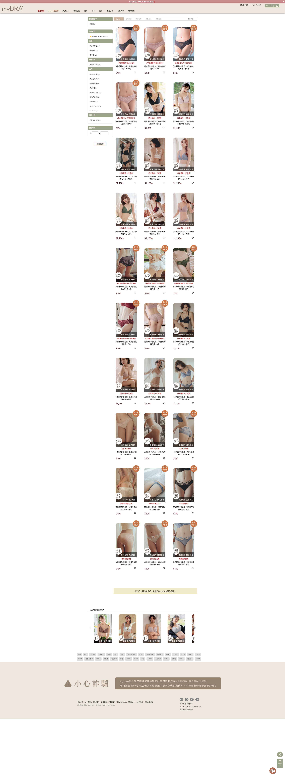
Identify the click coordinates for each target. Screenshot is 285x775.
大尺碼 (106, 659)
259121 (101, 654)
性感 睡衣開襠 (131, 654)
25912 (98, 659)
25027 (198, 659)
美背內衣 (94, 88)
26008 (150, 659)
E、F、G (94, 111)
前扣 (85, 654)
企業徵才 (131, 702)
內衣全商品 (94, 79)
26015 (136, 659)
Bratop (168, 654)
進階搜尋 (100, 144)
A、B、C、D (95, 106)
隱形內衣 (114, 659)
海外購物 (104, 702)
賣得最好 (138, 19)
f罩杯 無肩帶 (89, 659)
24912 (183, 654)
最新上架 (118, 19)
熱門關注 (128, 19)
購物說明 (96, 702)
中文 (253, 5)
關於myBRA (121, 702)
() (273, 6)
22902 (198, 654)
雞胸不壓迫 (94, 97)
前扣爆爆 (94, 101)
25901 (80, 659)
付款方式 (80, 702)
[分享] (280, 754)
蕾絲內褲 (94, 50)
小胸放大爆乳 (95, 92)
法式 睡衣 (158, 659)
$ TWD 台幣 (244, 5)
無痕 (142, 659)
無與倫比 (189, 659)
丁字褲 (93, 55)
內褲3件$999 (95, 64)
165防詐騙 (139, 702)
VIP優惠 (88, 702)
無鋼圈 (174, 659)
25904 (175, 654)
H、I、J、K (95, 74)
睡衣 (116, 654)
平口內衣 (159, 654)
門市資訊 (112, 702)
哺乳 (122, 654)
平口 (79, 654)
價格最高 (159, 19)
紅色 (121, 659)
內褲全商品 (94, 46)
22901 (190, 654)
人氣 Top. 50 (95, 120)
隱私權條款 (149, 702)
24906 (141, 654)
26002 (128, 659)
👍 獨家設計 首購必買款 (99, 36)
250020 (93, 654)
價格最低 (149, 19)
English (258, 5)
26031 (181, 659)
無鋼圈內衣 (94, 83)
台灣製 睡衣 (149, 654)
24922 (166, 659)
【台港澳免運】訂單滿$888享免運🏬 (142, 2)
